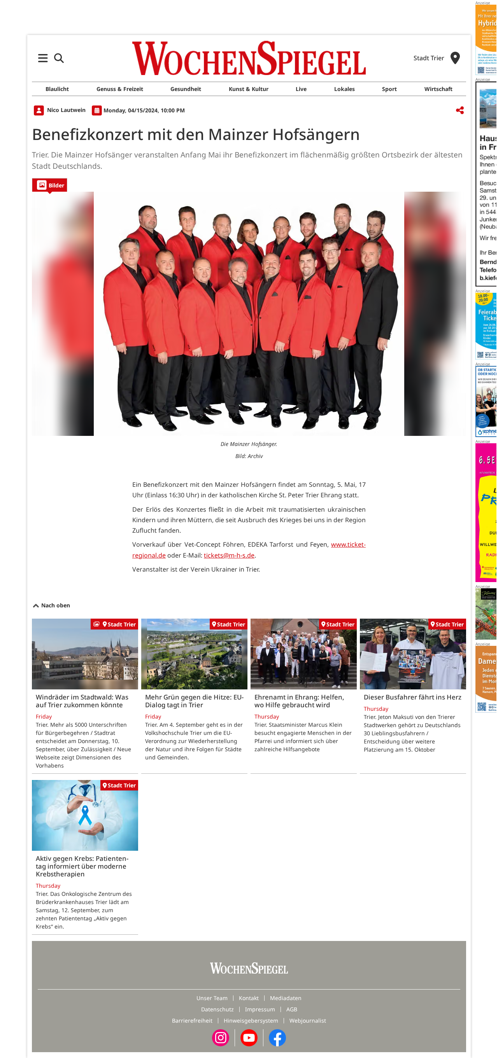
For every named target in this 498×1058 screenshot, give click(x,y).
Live (301, 89)
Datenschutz (217, 1009)
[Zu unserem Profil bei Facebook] (277, 1037)
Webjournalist (307, 1020)
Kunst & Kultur (248, 89)
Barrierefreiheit (192, 1020)
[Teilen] (460, 110)
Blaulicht (57, 89)
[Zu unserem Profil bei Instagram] (220, 1037)
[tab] (49, 185)
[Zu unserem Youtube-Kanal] (249, 1037)
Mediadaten (286, 998)
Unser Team (212, 998)
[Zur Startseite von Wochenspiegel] (249, 58)
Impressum (260, 1009)
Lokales (344, 89)
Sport (389, 89)
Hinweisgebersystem (251, 1020)
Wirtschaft (438, 89)
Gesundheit (185, 89)
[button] (43, 58)
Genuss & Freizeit (119, 89)
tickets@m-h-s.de (229, 555)
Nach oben (55, 605)
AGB (291, 1009)
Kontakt (249, 998)
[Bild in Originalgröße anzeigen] (249, 314)
